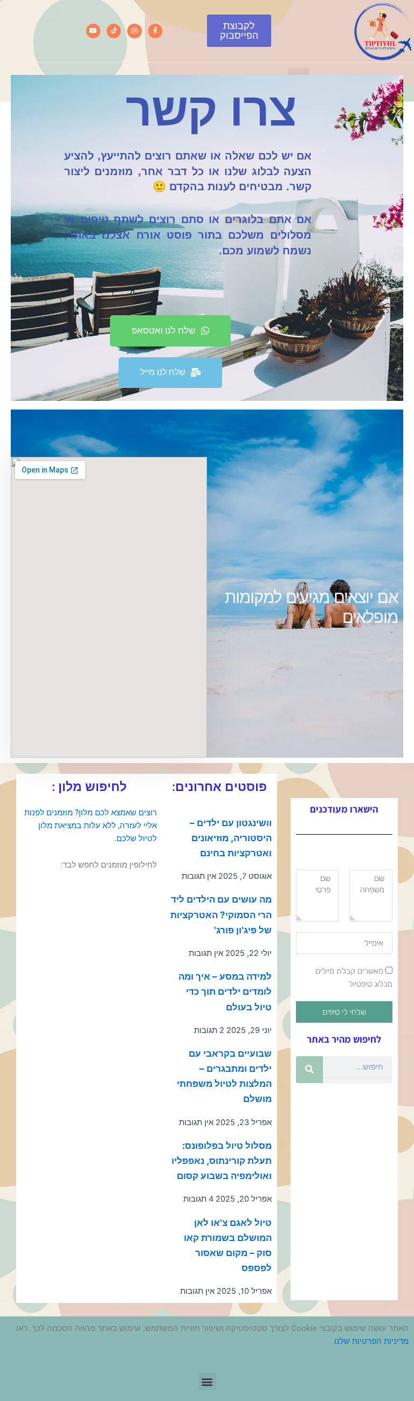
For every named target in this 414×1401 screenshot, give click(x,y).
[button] (207, 1381)
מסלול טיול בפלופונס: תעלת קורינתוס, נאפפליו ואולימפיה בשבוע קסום (221, 1160)
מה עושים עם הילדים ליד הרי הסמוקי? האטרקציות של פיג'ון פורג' (221, 914)
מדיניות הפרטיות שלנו (371, 1341)
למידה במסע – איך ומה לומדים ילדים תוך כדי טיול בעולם (225, 991)
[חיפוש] (309, 1069)
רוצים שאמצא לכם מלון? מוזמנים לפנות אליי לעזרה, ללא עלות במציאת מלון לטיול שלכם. (90, 825)
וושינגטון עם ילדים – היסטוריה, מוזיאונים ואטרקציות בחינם (231, 837)
